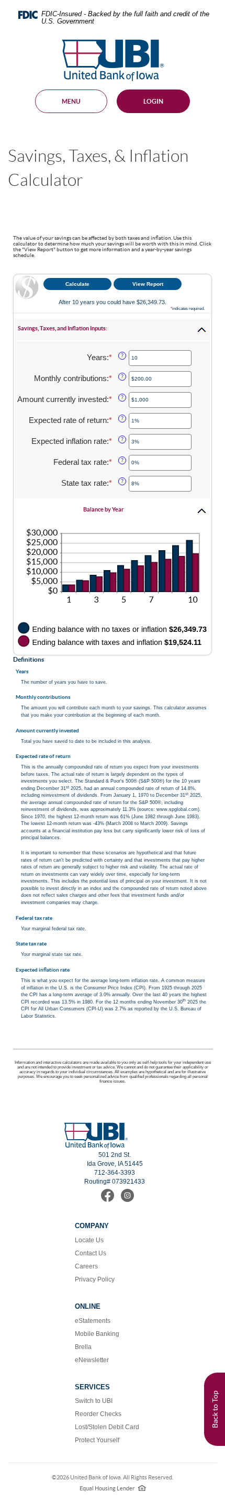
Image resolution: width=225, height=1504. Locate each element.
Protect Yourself (97, 1440)
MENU (71, 101)
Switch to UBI (94, 1401)
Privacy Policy (95, 1279)
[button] (112, 329)
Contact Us (90, 1253)
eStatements (92, 1320)
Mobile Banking (97, 1334)
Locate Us (89, 1240)
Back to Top (215, 1409)
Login (153, 101)
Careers (86, 1266)
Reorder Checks (98, 1414)
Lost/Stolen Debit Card (107, 1427)
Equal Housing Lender (113, 1488)
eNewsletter (92, 1360)
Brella (83, 1347)
